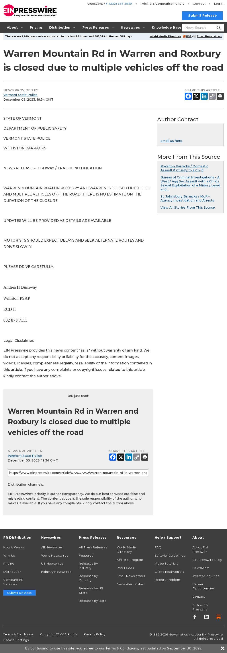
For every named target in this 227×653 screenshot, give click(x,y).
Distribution (12, 571)
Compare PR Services (13, 582)
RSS (189, 36)
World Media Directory (165, 36)
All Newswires (52, 547)
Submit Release (202, 16)
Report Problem (167, 579)
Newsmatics (178, 634)
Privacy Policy (95, 634)
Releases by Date (92, 600)
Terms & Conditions (18, 634)
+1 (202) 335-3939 (119, 3)
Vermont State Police (20, 95)
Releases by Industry (88, 566)
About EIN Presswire (200, 549)
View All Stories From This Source (187, 207)
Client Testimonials (169, 571)
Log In (219, 3)
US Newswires (52, 563)
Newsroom (200, 568)
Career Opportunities (203, 586)
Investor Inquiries (205, 576)
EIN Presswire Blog (207, 559)
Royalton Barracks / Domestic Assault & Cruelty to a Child (184, 168)
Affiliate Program (130, 559)
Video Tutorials (166, 563)
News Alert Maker (131, 584)
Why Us (9, 555)
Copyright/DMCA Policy (58, 634)
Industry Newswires (56, 571)
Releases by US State (91, 590)
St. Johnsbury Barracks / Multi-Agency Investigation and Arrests (187, 198)
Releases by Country (88, 578)
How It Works (13, 547)
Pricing (162, 3)
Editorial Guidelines (170, 555)
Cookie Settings (16, 640)
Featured (86, 555)
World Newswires (54, 555)
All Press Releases (93, 547)
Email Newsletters (209, 36)
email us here (171, 141)
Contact (199, 3)
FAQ (158, 547)
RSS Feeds (125, 568)
